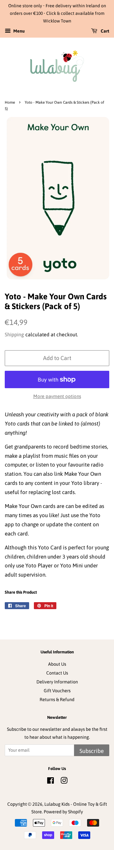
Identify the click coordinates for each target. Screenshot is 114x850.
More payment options (57, 396)
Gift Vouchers (57, 690)
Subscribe (91, 751)
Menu (18, 31)
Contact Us (57, 673)
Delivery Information (57, 681)
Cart (104, 31)
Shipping (14, 334)
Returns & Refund (57, 699)
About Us (57, 664)
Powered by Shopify (63, 811)
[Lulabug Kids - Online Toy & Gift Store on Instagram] (63, 781)
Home (10, 102)
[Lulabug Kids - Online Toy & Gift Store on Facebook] (50, 781)
